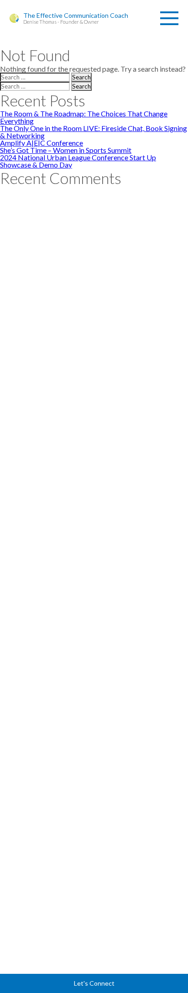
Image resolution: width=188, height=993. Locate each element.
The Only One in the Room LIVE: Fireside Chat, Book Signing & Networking (93, 132)
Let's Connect (94, 983)
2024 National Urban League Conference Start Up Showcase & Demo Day (78, 161)
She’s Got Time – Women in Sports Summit (65, 150)
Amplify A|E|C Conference (41, 142)
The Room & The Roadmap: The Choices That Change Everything (83, 117)
